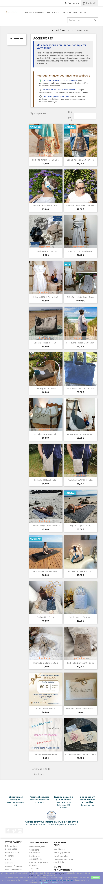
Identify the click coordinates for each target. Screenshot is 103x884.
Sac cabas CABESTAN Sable (45, 434)
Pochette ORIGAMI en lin (45, 480)
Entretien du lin (61, 856)
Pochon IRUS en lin (45, 617)
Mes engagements (62, 852)
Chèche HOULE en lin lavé (80, 251)
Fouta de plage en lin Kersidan (46, 525)
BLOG (83, 12)
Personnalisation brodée (46, 754)
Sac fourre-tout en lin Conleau (80, 342)
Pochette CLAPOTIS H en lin (80, 480)
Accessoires (16, 38)
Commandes (10, 856)
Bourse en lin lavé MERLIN (45, 663)
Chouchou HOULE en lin (46, 251)
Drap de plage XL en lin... (80, 525)
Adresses (9, 862)
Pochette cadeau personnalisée (80, 708)
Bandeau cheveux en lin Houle (80, 205)
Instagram (20, 830)
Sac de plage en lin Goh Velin (80, 160)
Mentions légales (37, 846)
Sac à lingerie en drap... (80, 617)
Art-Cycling (70, 12)
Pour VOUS (53, 12)
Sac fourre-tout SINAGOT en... (80, 434)
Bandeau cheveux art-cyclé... (45, 205)
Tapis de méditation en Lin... (45, 571)
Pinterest (14, 830)
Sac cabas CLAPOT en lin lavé (80, 388)
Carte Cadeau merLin (45, 708)
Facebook (8, 830)
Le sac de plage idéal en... (46, 342)
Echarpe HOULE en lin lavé (45, 297)
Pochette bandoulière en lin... (45, 160)
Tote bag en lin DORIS (46, 388)
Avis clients (34, 868)
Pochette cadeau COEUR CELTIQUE (80, 754)
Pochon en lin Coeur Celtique (80, 663)
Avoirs (8, 859)
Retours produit (12, 852)
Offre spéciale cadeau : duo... (80, 297)
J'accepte (96, 878)
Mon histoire (59, 849)
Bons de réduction (13, 866)
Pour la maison (34, 12)
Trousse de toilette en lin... (80, 571)
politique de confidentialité (52, 882)
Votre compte (13, 842)
